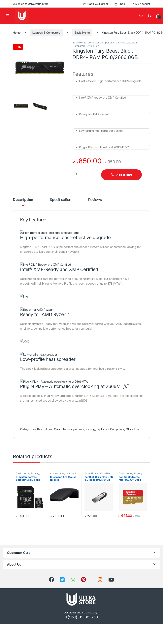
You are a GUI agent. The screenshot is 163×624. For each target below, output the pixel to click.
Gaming (120, 42)
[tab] (23, 201)
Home (16, 32)
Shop (122, 3)
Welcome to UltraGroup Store (31, 3)
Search (141, 16)
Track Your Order (97, 3)
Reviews (95, 200)
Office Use (92, 45)
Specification (60, 200)
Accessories (57, 473)
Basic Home (82, 32)
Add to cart (124, 174)
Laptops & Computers (46, 32)
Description (23, 200)
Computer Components (100, 42)
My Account (142, 3)
